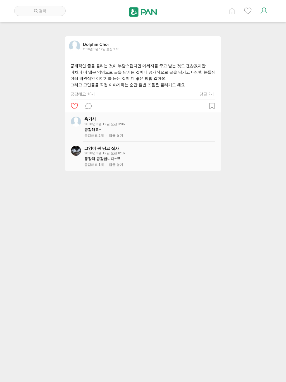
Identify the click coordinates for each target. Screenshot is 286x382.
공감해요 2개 (94, 135)
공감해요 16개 (83, 94)
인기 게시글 (248, 11)
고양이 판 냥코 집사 (101, 148)
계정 (264, 11)
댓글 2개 (206, 94)
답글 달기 (116, 135)
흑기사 (90, 119)
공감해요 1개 (94, 164)
